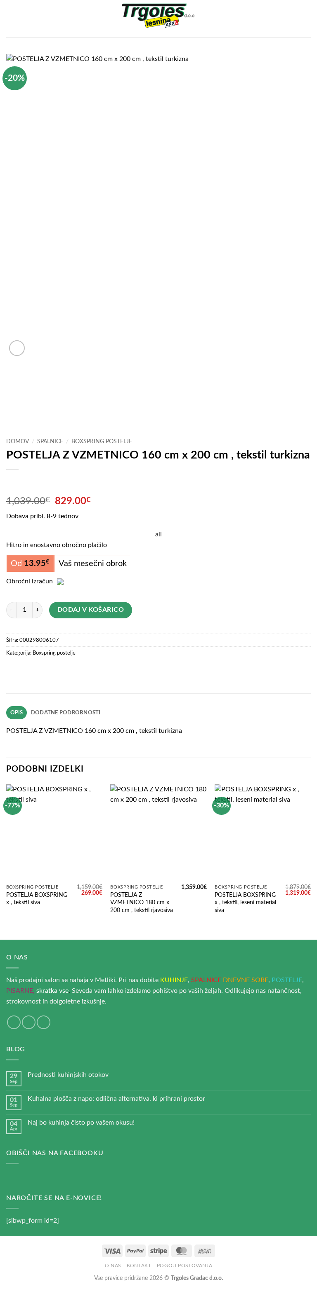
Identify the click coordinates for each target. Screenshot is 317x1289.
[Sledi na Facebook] (14, 1022)
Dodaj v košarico (90, 610)
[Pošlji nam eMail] (28, 1022)
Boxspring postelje (101, 441)
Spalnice (50, 441)
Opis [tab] (16, 712)
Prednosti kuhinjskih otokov (68, 1074)
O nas (113, 1265)
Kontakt (139, 1265)
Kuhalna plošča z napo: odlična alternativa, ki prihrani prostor (116, 1098)
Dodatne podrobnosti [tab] (66, 712)
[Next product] (13, 483)
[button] (11, 19)
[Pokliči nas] (43, 1022)
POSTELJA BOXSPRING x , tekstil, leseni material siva (245, 902)
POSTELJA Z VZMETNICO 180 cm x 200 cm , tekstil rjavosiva (141, 902)
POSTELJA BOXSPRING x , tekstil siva (36, 899)
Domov (17, 441)
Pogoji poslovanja (184, 1265)
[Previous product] (29, 483)
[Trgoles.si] (158, 19)
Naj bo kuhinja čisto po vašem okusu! (81, 1122)
